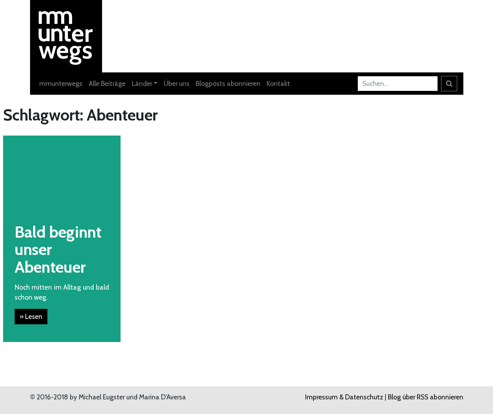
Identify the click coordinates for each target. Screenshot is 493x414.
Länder (142, 83)
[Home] (66, 35)
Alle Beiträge (107, 83)
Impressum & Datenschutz (344, 397)
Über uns (176, 83)
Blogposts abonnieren (228, 83)
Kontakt (278, 83)
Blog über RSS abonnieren (425, 397)
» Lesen (31, 316)
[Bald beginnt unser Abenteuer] (62, 174)
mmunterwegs (60, 83)
